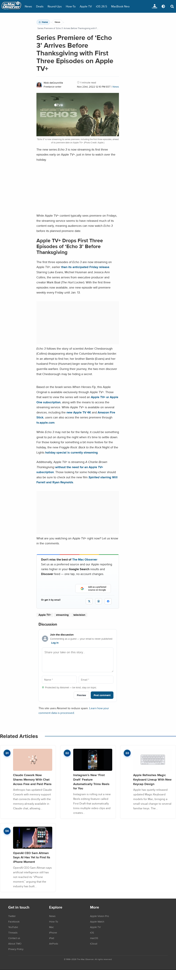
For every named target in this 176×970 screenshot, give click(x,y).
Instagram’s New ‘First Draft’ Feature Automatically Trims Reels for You (91, 782)
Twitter (12, 916)
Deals (39, 6)
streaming (62, 615)
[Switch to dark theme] (163, 6)
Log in (55, 643)
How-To (71, 6)
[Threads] (98, 601)
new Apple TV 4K (79, 412)
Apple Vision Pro (99, 916)
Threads (13, 932)
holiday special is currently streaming (71, 452)
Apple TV (86, 6)
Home (45, 22)
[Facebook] (108, 601)
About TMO (14, 943)
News (28, 6)
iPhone (53, 932)
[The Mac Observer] (11, 6)
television (79, 615)
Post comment (102, 695)
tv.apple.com (45, 422)
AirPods (53, 943)
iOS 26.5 (101, 6)
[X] (89, 601)
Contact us (14, 938)
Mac (51, 927)
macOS (94, 938)
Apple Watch (97, 921)
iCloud (93, 943)
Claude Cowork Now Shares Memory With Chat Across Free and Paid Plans (32, 779)
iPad (51, 938)
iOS (92, 932)
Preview (81, 695)
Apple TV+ (44, 615)
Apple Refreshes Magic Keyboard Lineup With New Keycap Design (152, 779)
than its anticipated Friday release (85, 267)
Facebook (14, 921)
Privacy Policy (15, 949)
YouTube (13, 927)
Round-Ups (55, 6)
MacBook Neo (120, 6)
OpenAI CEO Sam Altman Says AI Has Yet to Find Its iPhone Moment (31, 857)
